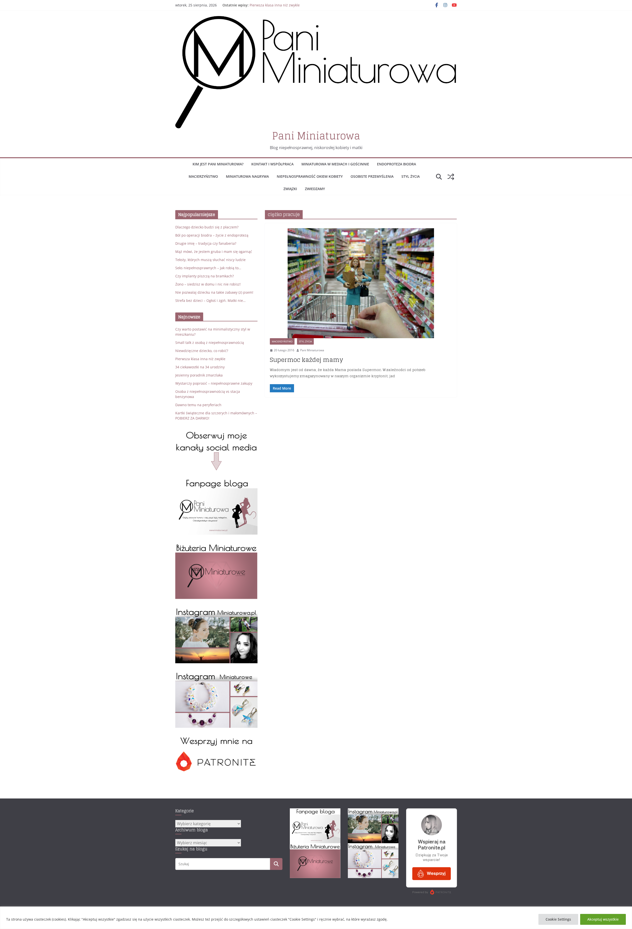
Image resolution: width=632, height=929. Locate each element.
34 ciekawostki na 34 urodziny (200, 367)
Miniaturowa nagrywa (247, 176)
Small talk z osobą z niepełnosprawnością (209, 342)
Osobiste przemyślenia (372, 176)
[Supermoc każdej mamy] (361, 283)
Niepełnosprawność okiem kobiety (310, 176)
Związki (290, 188)
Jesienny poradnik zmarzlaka (199, 375)
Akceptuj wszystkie (603, 919)
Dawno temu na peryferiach (198, 404)
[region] (316, 918)
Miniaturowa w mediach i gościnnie (335, 164)
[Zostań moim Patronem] (216, 738)
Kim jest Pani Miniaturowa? (218, 164)
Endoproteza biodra (396, 164)
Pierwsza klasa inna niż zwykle (275, 5)
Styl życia (410, 176)
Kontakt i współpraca (272, 164)
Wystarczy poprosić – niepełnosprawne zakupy (213, 383)
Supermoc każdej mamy (306, 359)
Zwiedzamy (315, 188)
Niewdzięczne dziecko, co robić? (201, 350)
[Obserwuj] (216, 610)
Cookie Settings (558, 919)
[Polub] (216, 481)
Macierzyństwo (203, 176)
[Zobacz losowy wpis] (451, 177)
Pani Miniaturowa (316, 136)
